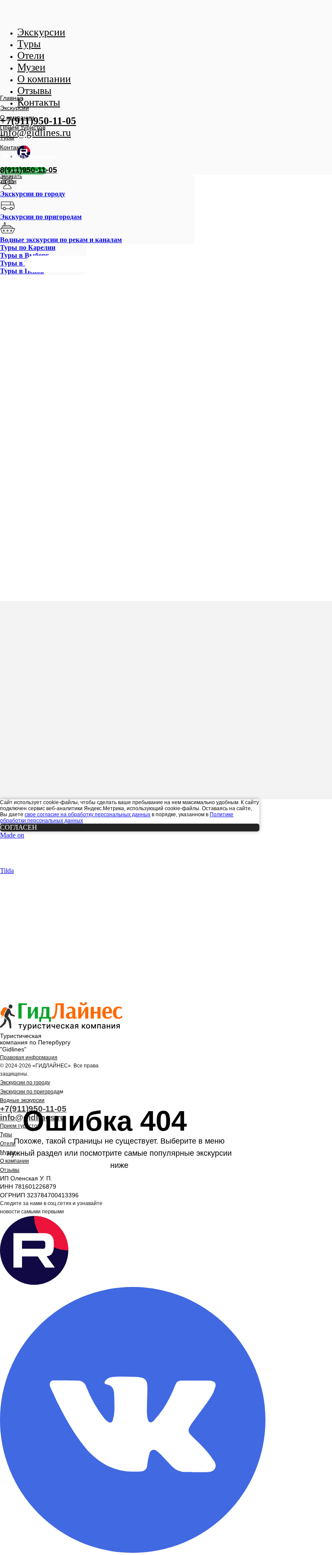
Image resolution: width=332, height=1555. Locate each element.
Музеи (8, 1152)
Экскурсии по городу (25, 1083)
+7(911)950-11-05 (38, 120)
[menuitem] (97, 186)
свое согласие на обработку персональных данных (87, 814)
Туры (7, 137)
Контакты (13, 147)
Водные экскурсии (22, 1100)
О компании (17, 117)
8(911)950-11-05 (28, 169)
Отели (8, 1144)
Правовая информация (28, 1057)
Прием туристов (22, 127)
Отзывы (9, 1170)
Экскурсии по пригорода (30, 1092)
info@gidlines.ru (35, 132)
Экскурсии (14, 107)
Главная (11, 97)
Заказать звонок (11, 178)
